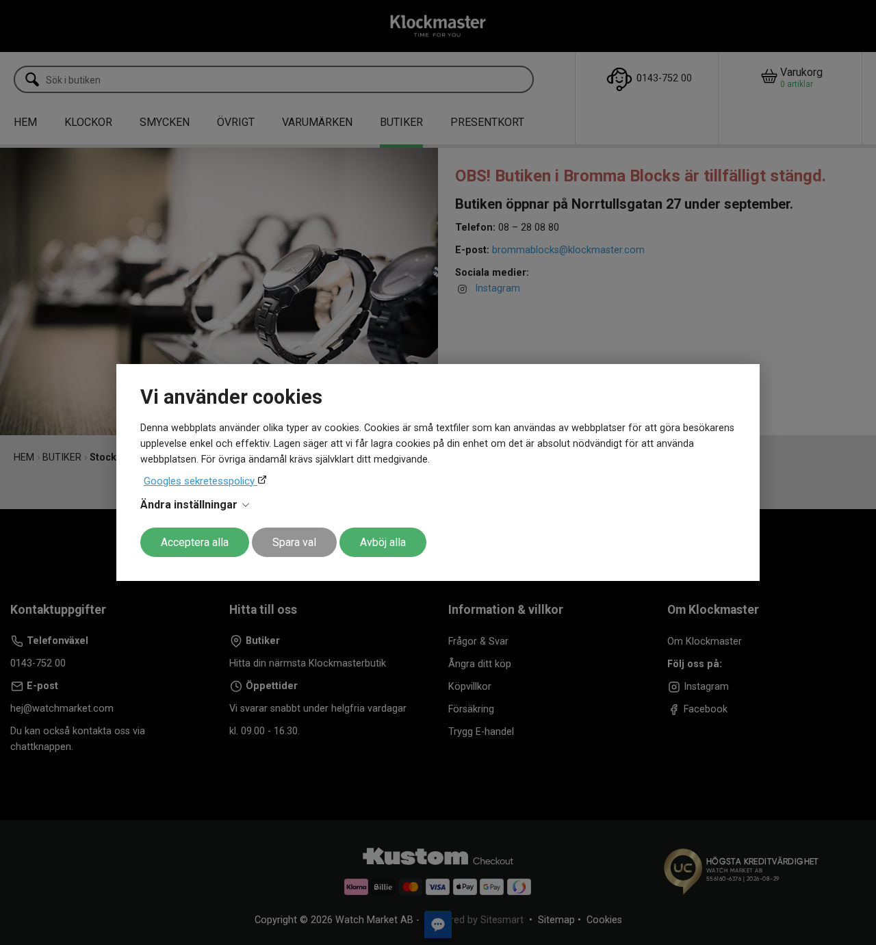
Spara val (294, 542)
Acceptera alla (195, 542)
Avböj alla (383, 542)
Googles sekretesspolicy (200, 481)
